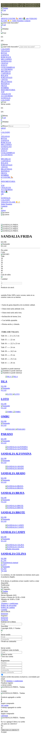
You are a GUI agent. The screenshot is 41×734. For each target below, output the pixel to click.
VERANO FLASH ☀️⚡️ (10, 202)
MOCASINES (6, 59)
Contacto (27, 21)
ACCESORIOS (7, 69)
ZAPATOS (5, 55)
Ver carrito (4, 705)
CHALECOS (6, 94)
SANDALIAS (6, 61)
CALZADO (5, 49)
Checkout (4, 716)
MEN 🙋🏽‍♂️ (22, 19)
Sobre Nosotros (18, 21)
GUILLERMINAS (8, 67)
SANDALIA (5, 98)
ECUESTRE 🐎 (12, 19)
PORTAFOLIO (6, 77)
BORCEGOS (6, 57)
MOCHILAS (6, 71)
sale (27, 19)
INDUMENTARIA (8, 90)
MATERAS (5, 84)
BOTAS (4, 53)
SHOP (3, 19)
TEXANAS (5, 51)
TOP (2, 92)
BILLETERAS (6, 82)
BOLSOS (4, 75)
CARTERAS (6, 73)
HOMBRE (5, 88)
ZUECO (4, 65)
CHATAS (4, 63)
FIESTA (4, 86)
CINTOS (4, 80)
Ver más (4, 571)
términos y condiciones (14, 681)
